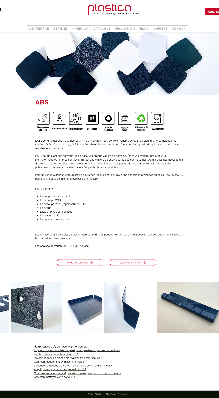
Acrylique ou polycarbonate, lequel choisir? (60, 369)
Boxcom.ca (123, 394)
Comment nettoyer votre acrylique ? (55, 376)
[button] (60, 29)
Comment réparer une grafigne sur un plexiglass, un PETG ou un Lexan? (77, 373)
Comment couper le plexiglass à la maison (59, 361)
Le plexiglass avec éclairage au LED (56, 354)
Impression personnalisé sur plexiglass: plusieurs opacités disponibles (77, 350)
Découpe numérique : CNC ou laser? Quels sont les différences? (73, 365)
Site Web (110, 394)
